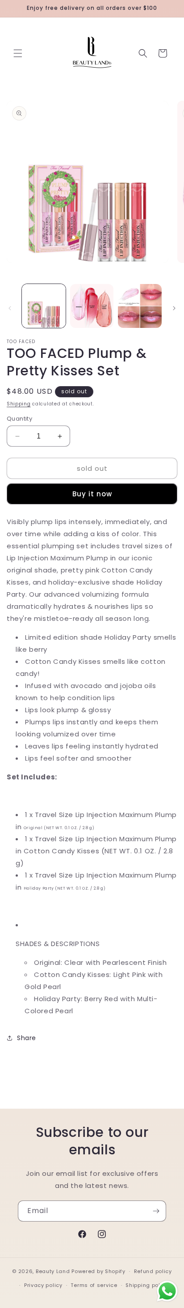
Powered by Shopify (98, 1271)
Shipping (19, 403)
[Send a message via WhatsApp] (167, 1291)
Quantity (19, 418)
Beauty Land (53, 1271)
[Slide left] (10, 308)
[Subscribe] (156, 1211)
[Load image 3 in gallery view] (140, 306)
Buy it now (92, 494)
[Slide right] (174, 308)
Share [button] (26, 1037)
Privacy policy (43, 1285)
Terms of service (94, 1285)
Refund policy (153, 1271)
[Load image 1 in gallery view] (44, 306)
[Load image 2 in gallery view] (92, 306)
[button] (18, 53)
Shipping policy (146, 1285)
